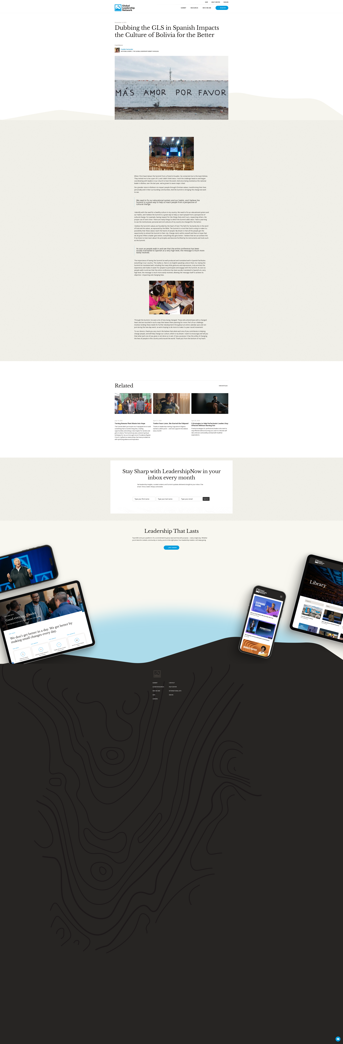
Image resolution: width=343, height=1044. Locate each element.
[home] (125, 7)
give (154, 695)
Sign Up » (206, 499)
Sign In (225, 2)
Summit (183, 8)
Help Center (215, 2)
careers (155, 699)
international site (175, 691)
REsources (194, 8)
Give (206, 2)
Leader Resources (158, 687)
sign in (171, 695)
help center (173, 687)
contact (172, 683)
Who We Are (207, 8)
